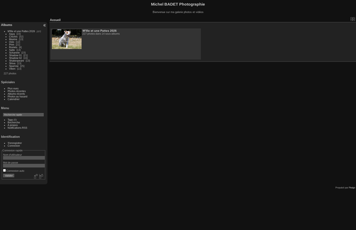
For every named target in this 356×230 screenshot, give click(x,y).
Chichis (13, 36)
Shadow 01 (15, 55)
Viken (12, 68)
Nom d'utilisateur (12, 154)
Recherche (14, 122)
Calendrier (14, 99)
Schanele (14, 52)
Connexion (14, 145)
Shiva (12, 63)
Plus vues (13, 88)
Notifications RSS (17, 127)
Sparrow (14, 66)
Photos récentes (17, 91)
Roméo (13, 47)
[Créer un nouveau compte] (35, 176)
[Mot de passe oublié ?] (40, 176)
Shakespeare (16, 60)
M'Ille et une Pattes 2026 (21, 31)
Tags (10, 119)
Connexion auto (15, 170)
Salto (12, 50)
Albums (6, 25)
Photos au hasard (17, 96)
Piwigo (352, 187)
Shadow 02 (15, 58)
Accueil (55, 20)
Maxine (13, 39)
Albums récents (16, 93)
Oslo (11, 42)
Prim (11, 44)
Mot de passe (10, 162)
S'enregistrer (15, 143)
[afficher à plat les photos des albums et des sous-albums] (353, 19)
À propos (13, 125)
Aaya (12, 34)
